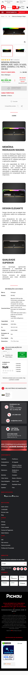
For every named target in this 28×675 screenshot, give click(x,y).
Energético (4, 484)
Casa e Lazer (15, 481)
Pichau (15, 630)
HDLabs (20, 630)
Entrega (3, 522)
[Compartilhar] (21, 106)
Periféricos (15, 459)
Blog (2, 515)
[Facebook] (14, 568)
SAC (2, 539)
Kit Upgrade (15, 462)
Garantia (3, 524)
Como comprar (5, 527)
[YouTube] (25, 568)
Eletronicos (4, 470)
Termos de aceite (5, 545)
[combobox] (10, 7)
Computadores (5, 462)
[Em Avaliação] (8, 653)
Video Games (4, 478)
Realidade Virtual (16, 484)
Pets (13, 487)
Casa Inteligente (5, 481)
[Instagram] (18, 568)
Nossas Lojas (4, 512)
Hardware (3, 459)
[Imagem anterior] (3, 31)
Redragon (7, 75)
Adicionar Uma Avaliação (22, 354)
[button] (11, 101)
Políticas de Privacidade (7, 548)
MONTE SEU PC (22, 12)
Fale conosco (4, 542)
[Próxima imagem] (24, 31)
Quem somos (4, 506)
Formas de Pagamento (7, 530)
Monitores (4, 465)
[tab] (7, 51)
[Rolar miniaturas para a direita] (25, 51)
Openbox (3, 487)
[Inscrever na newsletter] (24, 564)
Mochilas (3, 475)
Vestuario (14, 475)
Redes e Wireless (16, 478)
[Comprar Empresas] (14, 445)
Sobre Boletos (5, 533)
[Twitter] (21, 568)
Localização (4, 509)
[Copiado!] (18, 106)
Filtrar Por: (5, 351)
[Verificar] (6, 644)
